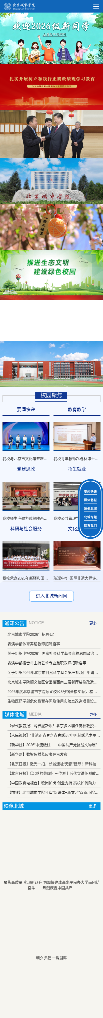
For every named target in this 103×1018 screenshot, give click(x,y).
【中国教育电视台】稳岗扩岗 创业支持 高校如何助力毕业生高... (54, 783)
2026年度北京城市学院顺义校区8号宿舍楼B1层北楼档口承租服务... (54, 691)
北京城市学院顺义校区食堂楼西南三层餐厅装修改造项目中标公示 (54, 682)
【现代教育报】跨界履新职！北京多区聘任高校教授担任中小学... (54, 726)
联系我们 (90, 526)
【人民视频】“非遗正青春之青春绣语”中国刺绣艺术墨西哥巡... (54, 735)
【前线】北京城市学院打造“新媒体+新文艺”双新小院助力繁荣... (54, 792)
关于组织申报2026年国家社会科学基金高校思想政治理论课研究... (54, 653)
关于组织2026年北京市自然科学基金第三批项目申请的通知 (54, 672)
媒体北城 (90, 500)
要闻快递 (90, 491)
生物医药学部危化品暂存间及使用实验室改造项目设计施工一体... (54, 701)
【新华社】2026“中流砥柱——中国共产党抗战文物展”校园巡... (54, 745)
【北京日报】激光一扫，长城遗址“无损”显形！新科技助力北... (54, 764)
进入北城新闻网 (51, 596)
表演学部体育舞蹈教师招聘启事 (34, 644)
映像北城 (90, 509)
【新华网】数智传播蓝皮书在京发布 (38, 754)
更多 (93, 623)
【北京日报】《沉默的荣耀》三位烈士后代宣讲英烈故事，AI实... (54, 773)
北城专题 (90, 517)
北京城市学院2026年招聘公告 (32, 634)
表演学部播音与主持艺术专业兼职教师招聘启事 (47, 663)
